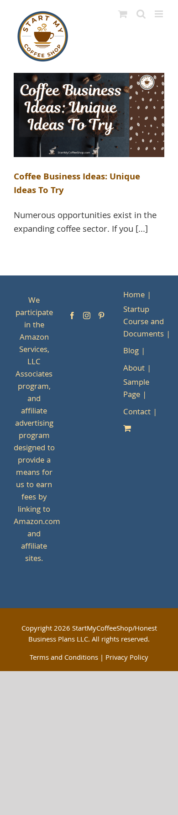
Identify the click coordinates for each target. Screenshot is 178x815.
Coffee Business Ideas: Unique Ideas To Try (77, 184)
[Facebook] (72, 315)
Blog (131, 352)
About (134, 369)
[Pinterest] (101, 315)
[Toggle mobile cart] (122, 14)
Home (134, 296)
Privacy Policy (126, 658)
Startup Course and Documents (143, 322)
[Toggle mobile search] (141, 14)
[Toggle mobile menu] (159, 14)
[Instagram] (86, 315)
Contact (137, 413)
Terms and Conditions (64, 658)
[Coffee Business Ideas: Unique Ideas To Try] (89, 115)
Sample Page (136, 389)
